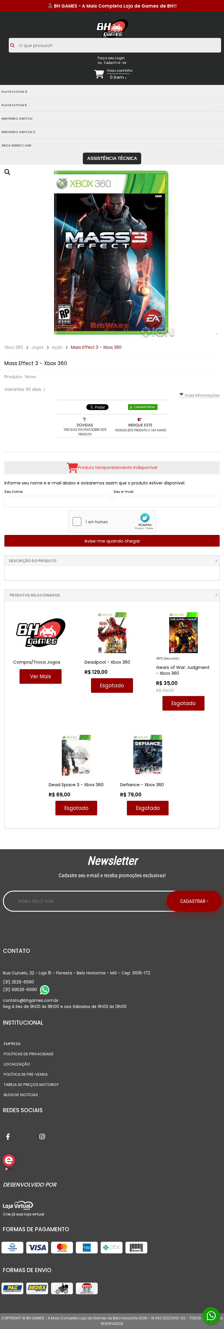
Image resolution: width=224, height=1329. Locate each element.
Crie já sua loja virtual (23, 1214)
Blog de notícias (21, 1095)
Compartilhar (144, 407)
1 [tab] (217, 334)
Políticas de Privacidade (29, 1054)
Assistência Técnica (112, 158)
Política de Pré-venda (26, 1074)
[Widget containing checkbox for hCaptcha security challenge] (112, 521)
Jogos (37, 347)
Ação (57, 347)
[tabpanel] (112, 252)
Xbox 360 (13, 347)
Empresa (12, 1044)
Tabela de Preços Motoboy (31, 1084)
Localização (17, 1064)
